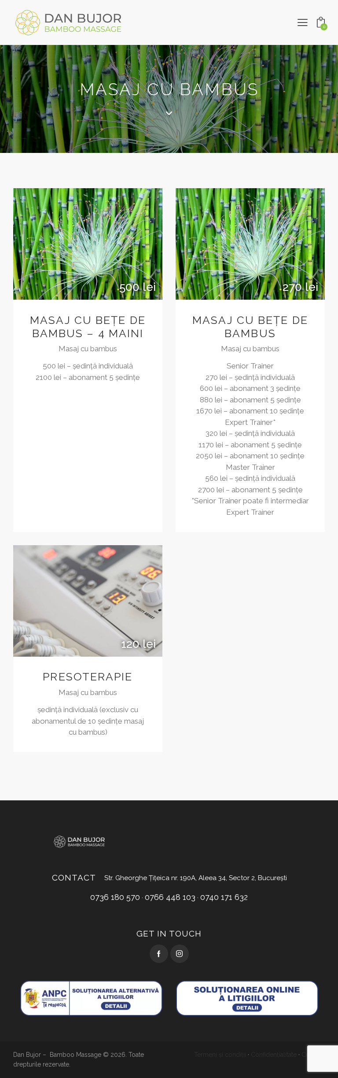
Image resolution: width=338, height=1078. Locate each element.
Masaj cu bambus (88, 348)
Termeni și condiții (220, 1054)
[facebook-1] (159, 953)
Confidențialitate (274, 1054)
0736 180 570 (115, 897)
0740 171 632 (224, 897)
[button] (303, 22)
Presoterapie (87, 676)
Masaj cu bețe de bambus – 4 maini (88, 327)
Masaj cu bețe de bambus (250, 327)
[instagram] (179, 953)
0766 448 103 (170, 897)
